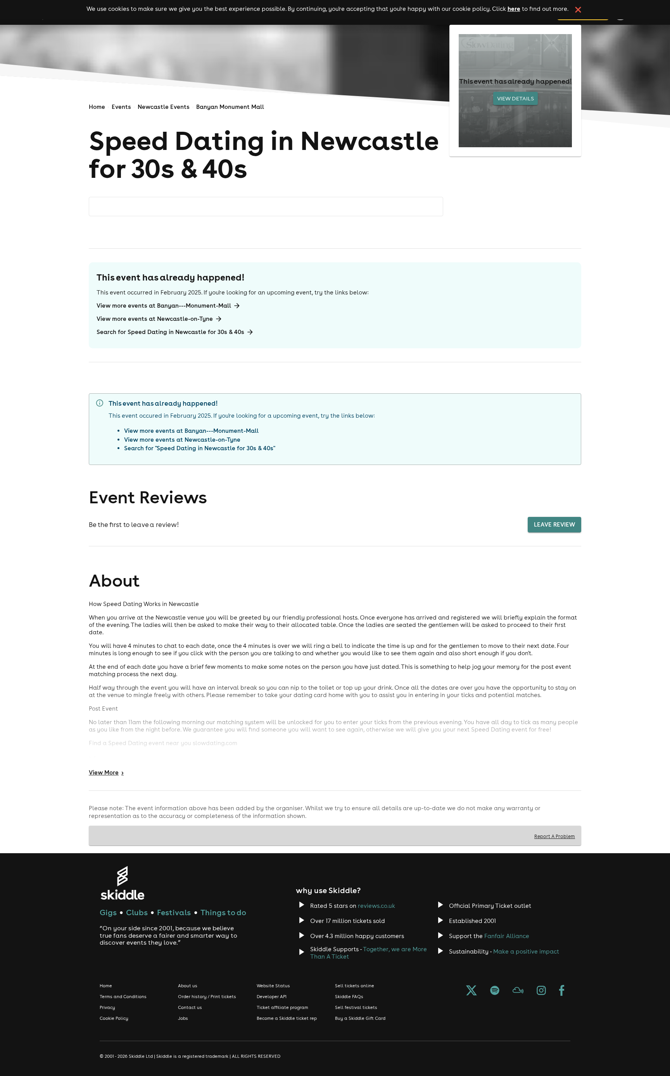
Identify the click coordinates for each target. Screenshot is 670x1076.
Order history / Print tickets (207, 996)
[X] (471, 991)
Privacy (107, 1007)
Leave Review (554, 524)
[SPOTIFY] (494, 991)
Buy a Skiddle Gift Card (360, 1018)
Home (97, 106)
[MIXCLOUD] (518, 991)
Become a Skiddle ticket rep (287, 1018)
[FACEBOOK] (562, 991)
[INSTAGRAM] (541, 991)
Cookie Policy (114, 1018)
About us (187, 985)
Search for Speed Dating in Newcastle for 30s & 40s (170, 332)
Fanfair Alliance (506, 936)
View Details (515, 98)
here (514, 8)
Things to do (223, 912)
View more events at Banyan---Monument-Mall (164, 305)
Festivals (174, 912)
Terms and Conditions (123, 996)
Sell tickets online (354, 985)
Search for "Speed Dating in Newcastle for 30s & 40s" (199, 448)
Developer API (272, 996)
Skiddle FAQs (349, 996)
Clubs (137, 912)
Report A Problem (554, 836)
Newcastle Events (164, 106)
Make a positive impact (526, 951)
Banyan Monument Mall (230, 106)
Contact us (190, 1007)
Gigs (108, 912)
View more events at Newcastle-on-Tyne (155, 318)
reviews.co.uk (376, 905)
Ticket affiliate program (282, 1007)
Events (121, 106)
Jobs (183, 1018)
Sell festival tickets (356, 1007)
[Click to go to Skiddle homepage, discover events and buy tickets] (122, 883)
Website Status (273, 985)
